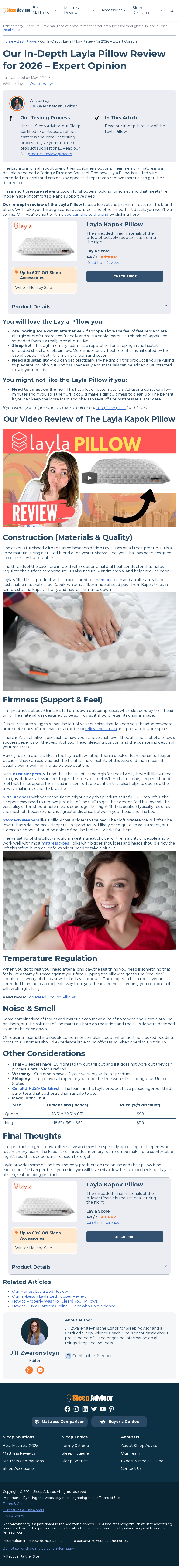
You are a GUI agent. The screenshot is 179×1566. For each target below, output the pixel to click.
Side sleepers (16, 797)
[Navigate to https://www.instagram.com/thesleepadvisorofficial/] (29, 1370)
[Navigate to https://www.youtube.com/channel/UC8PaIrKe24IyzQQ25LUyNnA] (40, 1370)
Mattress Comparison (63, 1421)
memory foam (109, 580)
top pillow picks (111, 408)
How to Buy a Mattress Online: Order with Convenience (63, 1306)
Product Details (31, 306)
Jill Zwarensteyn (39, 84)
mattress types (55, 843)
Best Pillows (27, 41)
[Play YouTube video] (89, 478)
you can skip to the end (86, 214)
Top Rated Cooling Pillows (51, 997)
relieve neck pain (101, 729)
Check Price (125, 276)
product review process (50, 154)
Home (8, 41)
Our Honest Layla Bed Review (40, 1291)
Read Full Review (102, 262)
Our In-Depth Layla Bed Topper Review (49, 1296)
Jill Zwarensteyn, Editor (53, 106)
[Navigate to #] (171, 10)
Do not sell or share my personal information (39, 1548)
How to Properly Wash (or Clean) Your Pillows (54, 1301)
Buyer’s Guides (123, 1421)
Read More (11, 29)
